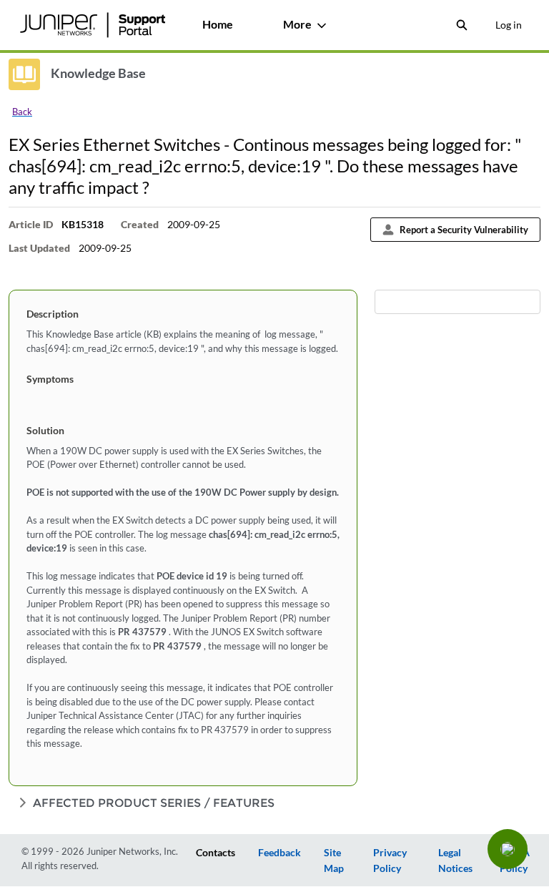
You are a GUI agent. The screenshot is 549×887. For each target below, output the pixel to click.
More (297, 24)
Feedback (279, 852)
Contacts (215, 852)
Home (217, 24)
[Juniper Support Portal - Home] (92, 25)
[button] (508, 849)
